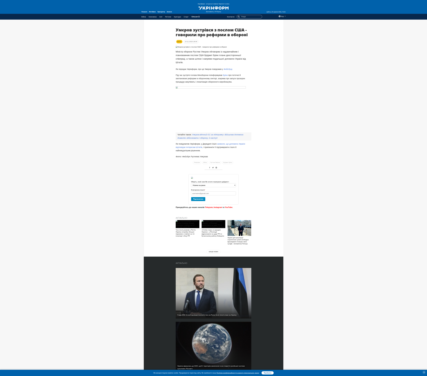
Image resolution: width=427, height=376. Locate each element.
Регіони (168, 17)
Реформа (197, 162)
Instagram (218, 207)
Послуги (144, 12)
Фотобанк (152, 12)
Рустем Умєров (215, 162)
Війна (143, 17)
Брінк (225, 75)
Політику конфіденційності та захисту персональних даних (238, 373)
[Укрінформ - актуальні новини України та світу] (213, 8)
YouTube (228, 207)
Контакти (230, 17)
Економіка (153, 17)
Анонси (169, 12)
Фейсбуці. (228, 69)
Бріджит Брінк (227, 162)
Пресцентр (161, 12)
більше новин (213, 251)
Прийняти (267, 373)
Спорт (186, 17)
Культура (177, 17)
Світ (160, 17)
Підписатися (198, 199)
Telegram (209, 207)
